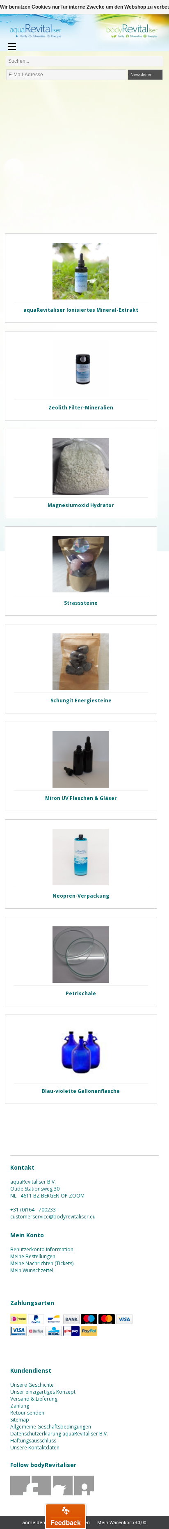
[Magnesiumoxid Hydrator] (81, 466)
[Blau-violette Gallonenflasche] (81, 1052)
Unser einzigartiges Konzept (42, 1391)
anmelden (34, 1522)
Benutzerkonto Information (41, 1249)
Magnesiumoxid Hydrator (81, 505)
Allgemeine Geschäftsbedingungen (50, 1426)
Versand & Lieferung (33, 1398)
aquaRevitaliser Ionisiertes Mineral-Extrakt (80, 309)
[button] (65, 1516)
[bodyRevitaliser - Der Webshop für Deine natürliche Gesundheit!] (84, 33)
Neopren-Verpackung (81, 895)
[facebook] (20, 1493)
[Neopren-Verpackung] (81, 857)
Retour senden (27, 1412)
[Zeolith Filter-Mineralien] (81, 369)
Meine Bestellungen (32, 1256)
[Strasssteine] (81, 564)
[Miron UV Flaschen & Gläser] (81, 759)
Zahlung (19, 1405)
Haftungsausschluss (33, 1440)
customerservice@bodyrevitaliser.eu (53, 1216)
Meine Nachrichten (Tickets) (41, 1263)
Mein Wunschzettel (31, 1270)
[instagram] (84, 1493)
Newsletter (141, 74)
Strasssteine (81, 602)
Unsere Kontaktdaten (34, 1447)
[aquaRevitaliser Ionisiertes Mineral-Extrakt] (81, 271)
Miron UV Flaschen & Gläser (81, 798)
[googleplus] (63, 1493)
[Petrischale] (81, 954)
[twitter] (42, 1493)
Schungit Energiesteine (81, 700)
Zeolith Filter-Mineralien (80, 407)
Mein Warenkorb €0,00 (121, 1522)
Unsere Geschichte (32, 1384)
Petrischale (81, 993)
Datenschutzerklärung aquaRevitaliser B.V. (59, 1433)
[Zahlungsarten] (18, 1322)
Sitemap (19, 1419)
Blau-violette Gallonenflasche (81, 1091)
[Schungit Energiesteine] (81, 661)
